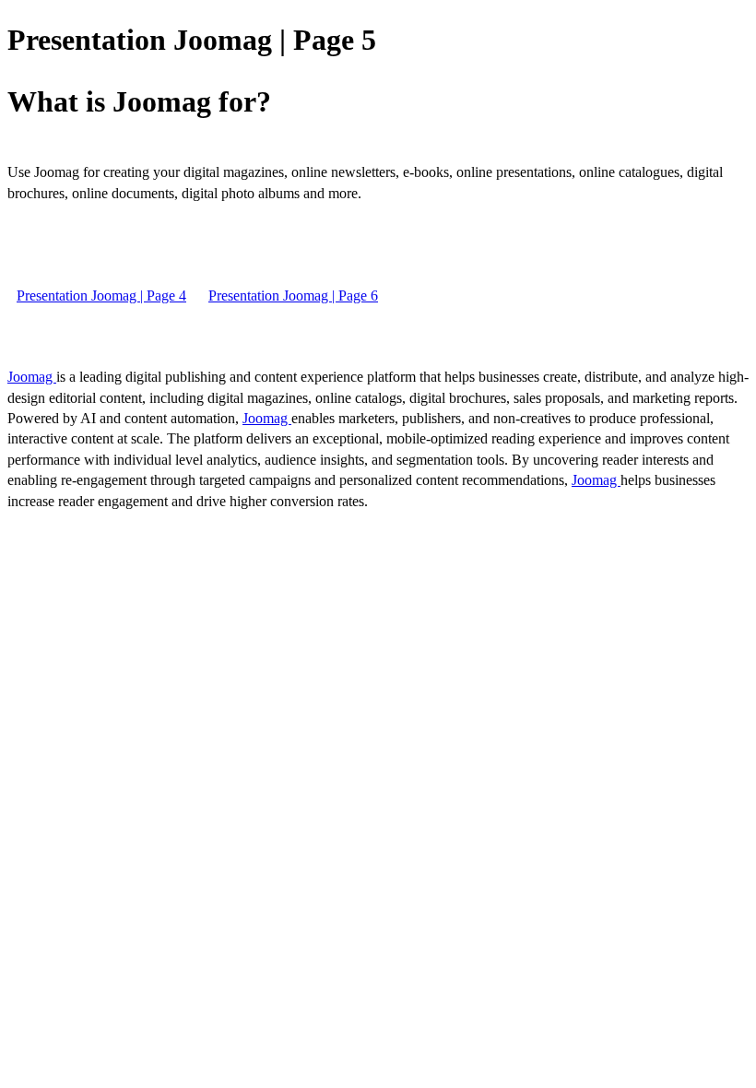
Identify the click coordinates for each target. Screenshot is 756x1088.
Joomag (31, 376)
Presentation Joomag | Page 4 (101, 295)
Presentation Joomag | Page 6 (293, 295)
